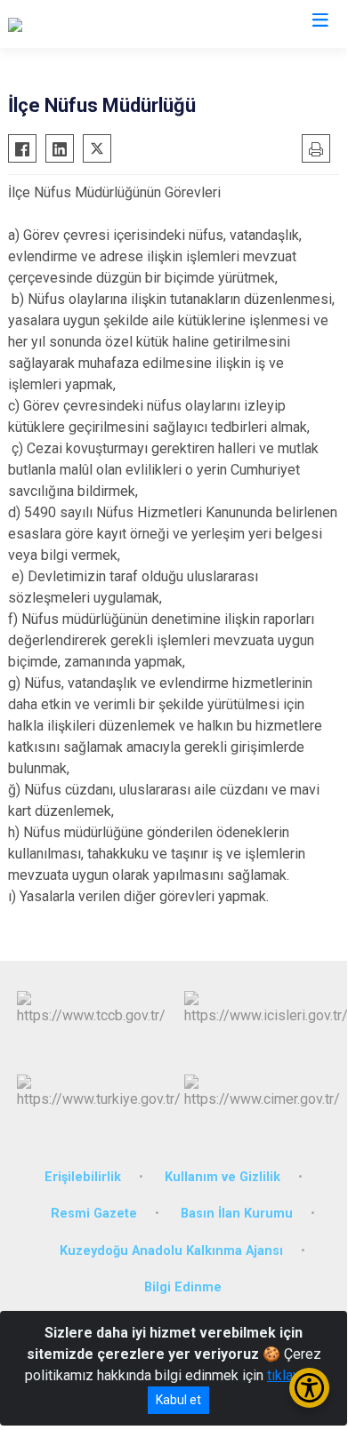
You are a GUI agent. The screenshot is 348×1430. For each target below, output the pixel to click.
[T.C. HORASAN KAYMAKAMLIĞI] (106, 24)
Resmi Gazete (94, 1213)
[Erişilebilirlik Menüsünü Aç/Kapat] (309, 1388)
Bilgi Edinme (183, 1287)
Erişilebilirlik (83, 1177)
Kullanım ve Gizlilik (222, 1177)
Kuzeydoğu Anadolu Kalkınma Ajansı (171, 1250)
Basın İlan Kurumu (237, 1213)
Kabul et (178, 1400)
